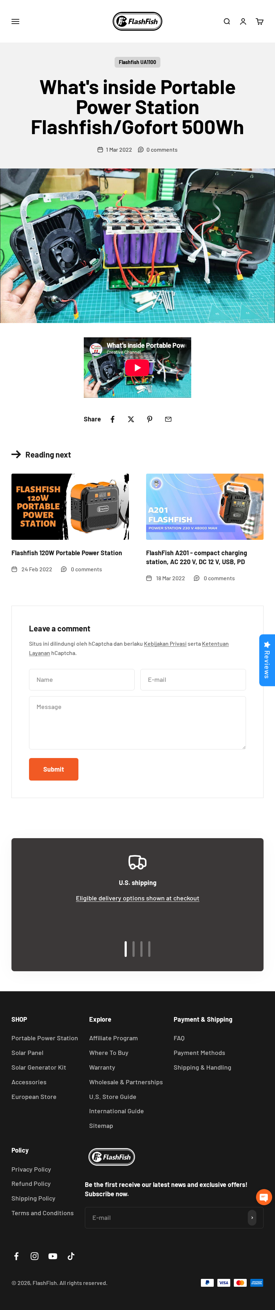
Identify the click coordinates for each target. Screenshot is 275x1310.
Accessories (29, 1082)
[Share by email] (168, 419)
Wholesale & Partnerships (126, 1082)
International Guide (116, 1111)
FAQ (179, 1038)
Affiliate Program (113, 1038)
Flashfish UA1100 (137, 62)
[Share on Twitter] (131, 419)
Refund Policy (31, 1183)
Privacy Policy (31, 1169)
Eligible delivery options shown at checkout (137, 898)
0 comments (162, 149)
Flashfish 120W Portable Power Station (66, 553)
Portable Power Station (44, 1038)
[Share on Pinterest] (150, 419)
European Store (34, 1096)
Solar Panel (27, 1052)
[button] (264, 1197)
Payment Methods (199, 1052)
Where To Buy (109, 1052)
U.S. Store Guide (112, 1096)
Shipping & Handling (202, 1067)
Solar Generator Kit (38, 1067)
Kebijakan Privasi (165, 643)
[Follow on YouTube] (53, 1256)
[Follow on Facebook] (16, 1256)
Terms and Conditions (42, 1213)
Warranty (102, 1067)
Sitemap (101, 1125)
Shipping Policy (33, 1198)
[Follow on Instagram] (34, 1256)
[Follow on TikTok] (71, 1256)
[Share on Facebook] (112, 419)
